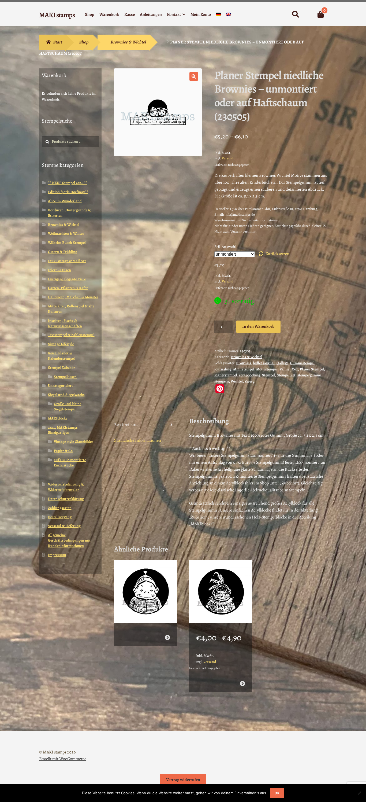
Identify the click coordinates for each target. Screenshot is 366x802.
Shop (89, 14)
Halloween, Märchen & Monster (73, 297)
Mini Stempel (243, 369)
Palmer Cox (288, 369)
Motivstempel (267, 369)
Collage (282, 363)
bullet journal (264, 363)
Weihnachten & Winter (66, 233)
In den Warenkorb (258, 326)
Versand (227, 158)
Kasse (129, 14)
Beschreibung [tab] (126, 425)
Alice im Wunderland (65, 201)
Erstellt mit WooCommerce (62, 759)
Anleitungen (151, 14)
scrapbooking (249, 375)
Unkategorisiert (60, 385)
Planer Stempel (312, 369)
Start (57, 42)
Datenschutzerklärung (66, 498)
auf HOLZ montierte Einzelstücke (70, 462)
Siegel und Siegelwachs (66, 394)
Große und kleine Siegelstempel (67, 406)
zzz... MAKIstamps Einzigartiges (63, 430)
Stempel (268, 375)
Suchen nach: (295, 14)
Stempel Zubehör (61, 367)
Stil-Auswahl (225, 247)
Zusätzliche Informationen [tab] (137, 440)
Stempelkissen (65, 376)
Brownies (243, 363)
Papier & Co (63, 450)
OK (277, 793)
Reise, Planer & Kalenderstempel (61, 356)
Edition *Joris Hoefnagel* (68, 191)
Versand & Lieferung (64, 525)
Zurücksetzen (277, 254)
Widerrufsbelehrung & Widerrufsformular (66, 487)
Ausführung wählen (242, 683)
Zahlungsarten (60, 507)
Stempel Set (286, 375)
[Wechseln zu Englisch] (228, 15)
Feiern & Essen (59, 270)
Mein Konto (201, 14)
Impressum (57, 554)
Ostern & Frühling (62, 251)
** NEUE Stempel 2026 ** (67, 182)
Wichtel (237, 381)
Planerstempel (225, 375)
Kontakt (174, 14)
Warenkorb (109, 14)
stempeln (221, 381)
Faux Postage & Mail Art (67, 260)
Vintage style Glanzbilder (73, 441)
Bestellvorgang (60, 517)
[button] (193, 76)
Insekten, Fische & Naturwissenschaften (65, 323)
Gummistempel (302, 363)
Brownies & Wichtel (128, 42)
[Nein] (359, 793)
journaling (222, 369)
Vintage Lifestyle (61, 344)
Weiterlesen (167, 637)
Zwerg (250, 381)
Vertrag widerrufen (183, 780)
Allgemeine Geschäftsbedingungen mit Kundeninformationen (69, 540)
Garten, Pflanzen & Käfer (68, 287)
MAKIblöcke (57, 418)
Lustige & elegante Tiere (67, 279)
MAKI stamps (57, 15)
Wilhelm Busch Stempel (67, 242)
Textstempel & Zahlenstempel (71, 334)
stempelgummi (309, 375)
